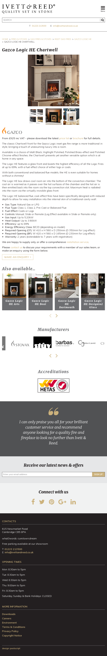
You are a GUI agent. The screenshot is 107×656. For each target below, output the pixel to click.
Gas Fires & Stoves (40, 39)
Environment (9, 622)
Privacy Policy (10, 631)
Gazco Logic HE (82, 39)
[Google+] (62, 503)
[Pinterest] (51, 503)
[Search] (102, 20)
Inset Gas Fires (63, 39)
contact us (16, 247)
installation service (77, 242)
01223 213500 (39, 26)
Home (5, 39)
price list (64, 138)
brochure (78, 138)
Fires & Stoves (19, 39)
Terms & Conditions (13, 627)
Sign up (98, 474)
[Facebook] (33, 503)
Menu (103, 11)
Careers (6, 618)
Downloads (8, 614)
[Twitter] (42, 503)
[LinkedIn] (73, 503)
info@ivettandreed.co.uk (65, 26)
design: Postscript (11, 648)
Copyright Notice (12, 635)
